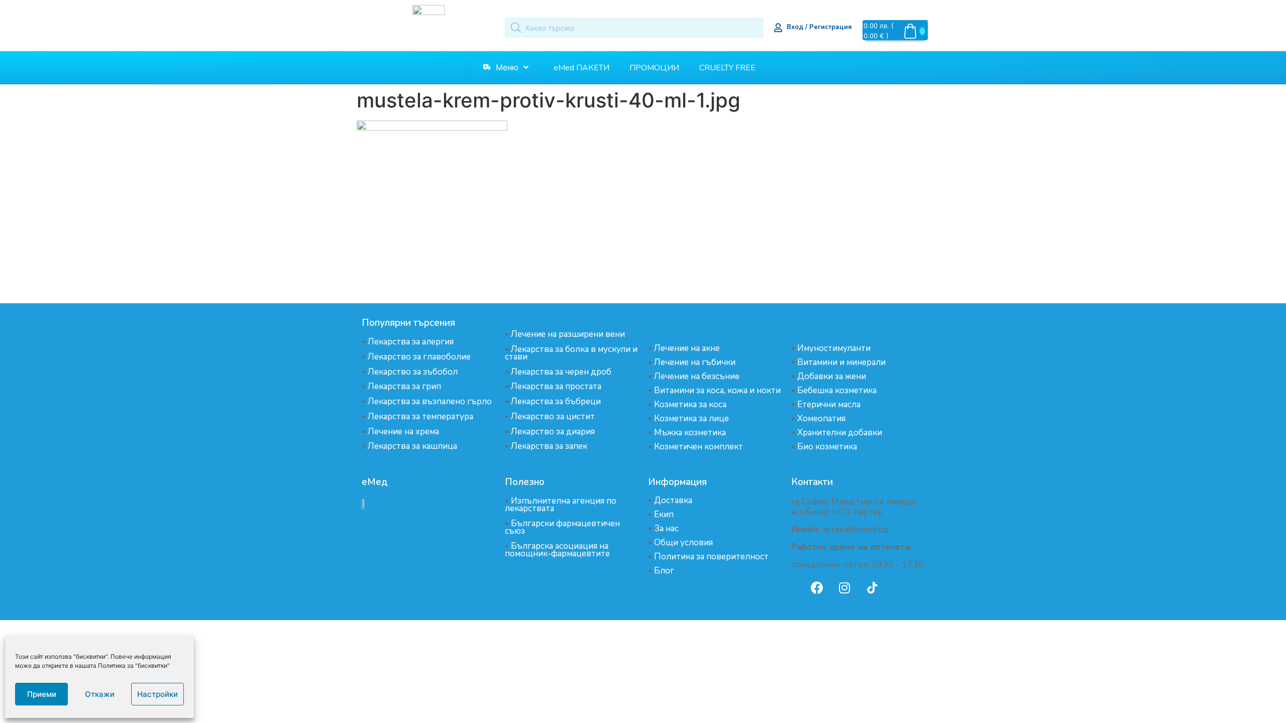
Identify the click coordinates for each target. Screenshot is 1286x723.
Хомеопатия (821, 418)
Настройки (157, 694)
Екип (664, 514)
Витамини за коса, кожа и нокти (717, 390)
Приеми (41, 694)
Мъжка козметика (690, 432)
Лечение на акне (687, 348)
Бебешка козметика (837, 390)
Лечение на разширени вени (568, 334)
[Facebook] (816, 587)
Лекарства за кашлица (412, 446)
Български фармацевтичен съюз (562, 527)
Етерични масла (829, 404)
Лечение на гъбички (694, 362)
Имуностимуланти (834, 348)
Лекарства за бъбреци (556, 401)
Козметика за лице (691, 418)
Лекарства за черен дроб (561, 372)
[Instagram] (844, 587)
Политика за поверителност (711, 556)
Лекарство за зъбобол (413, 372)
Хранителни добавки (839, 432)
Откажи (100, 694)
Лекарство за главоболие (419, 357)
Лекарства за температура (420, 416)
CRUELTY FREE (727, 67)
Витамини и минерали (841, 362)
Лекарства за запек (549, 446)
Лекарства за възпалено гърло (430, 401)
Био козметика (827, 446)
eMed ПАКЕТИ (581, 67)
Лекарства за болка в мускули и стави (571, 353)
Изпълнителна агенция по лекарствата (560, 504)
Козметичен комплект (698, 446)
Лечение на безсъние (696, 376)
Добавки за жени (831, 376)
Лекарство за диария (553, 431)
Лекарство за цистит (553, 416)
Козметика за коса (690, 404)
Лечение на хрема (403, 431)
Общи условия (683, 542)
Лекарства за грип (404, 386)
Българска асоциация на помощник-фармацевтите (557, 549)
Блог (664, 570)
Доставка (673, 500)
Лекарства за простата (556, 386)
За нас (666, 528)
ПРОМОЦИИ (654, 67)
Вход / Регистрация (819, 27)
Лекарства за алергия (411, 341)
